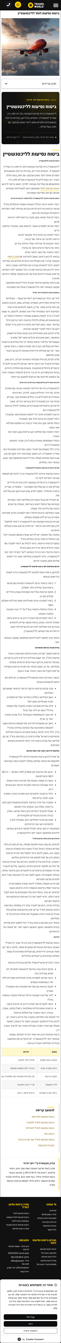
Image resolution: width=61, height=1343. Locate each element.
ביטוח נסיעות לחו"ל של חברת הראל (36, 1140)
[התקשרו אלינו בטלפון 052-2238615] (8, 5)
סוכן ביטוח (13, 257)
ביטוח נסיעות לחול (49, 188)
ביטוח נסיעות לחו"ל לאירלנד (40, 1128)
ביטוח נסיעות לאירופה (43, 1117)
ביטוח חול (49, 1134)
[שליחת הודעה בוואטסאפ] (18, 5)
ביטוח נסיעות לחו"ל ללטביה (40, 1122)
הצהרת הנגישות (46, 1145)
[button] (56, 5)
